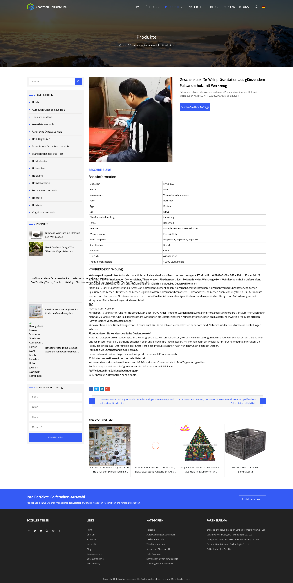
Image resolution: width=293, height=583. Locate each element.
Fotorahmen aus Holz (44, 190)
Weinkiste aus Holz (150, 45)
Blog (214, 7)
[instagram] (53, 531)
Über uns (152, 7)
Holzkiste (37, 175)
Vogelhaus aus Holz (43, 212)
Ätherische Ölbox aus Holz (47, 131)
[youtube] (47, 531)
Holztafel (37, 197)
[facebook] (29, 531)
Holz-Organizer (41, 139)
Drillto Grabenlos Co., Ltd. (219, 549)
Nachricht (196, 7)
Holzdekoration (41, 183)
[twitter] (41, 531)
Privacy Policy (93, 563)
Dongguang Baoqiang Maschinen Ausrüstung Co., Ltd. (233, 539)
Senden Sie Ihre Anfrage (195, 107)
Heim (135, 7)
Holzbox (37, 102)
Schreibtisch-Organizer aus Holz (50, 146)
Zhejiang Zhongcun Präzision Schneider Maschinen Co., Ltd (235, 529)
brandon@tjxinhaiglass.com (176, 579)
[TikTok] (59, 531)
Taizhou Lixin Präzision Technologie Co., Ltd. (228, 544)
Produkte (172, 7)
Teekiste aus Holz (42, 117)
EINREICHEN (55, 437)
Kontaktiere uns (236, 7)
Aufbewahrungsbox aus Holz (48, 109)
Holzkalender (39, 161)
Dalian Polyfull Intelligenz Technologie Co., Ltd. (229, 534)
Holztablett (38, 168)
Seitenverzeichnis (95, 558)
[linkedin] (35, 531)
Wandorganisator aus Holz (47, 153)
